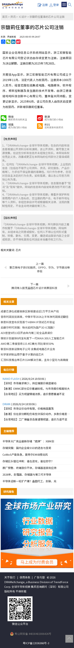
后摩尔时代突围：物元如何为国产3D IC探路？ (28, 327)
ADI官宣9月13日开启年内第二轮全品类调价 (27, 333)
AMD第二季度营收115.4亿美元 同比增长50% (27, 343)
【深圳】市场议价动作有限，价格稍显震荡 (28, 408)
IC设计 (23, 17)
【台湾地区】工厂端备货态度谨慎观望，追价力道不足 (35, 419)
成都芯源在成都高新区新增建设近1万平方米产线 (30, 311)
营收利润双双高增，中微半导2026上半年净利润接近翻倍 (34, 317)
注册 (45, 5)
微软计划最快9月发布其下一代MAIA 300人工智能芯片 (33, 338)
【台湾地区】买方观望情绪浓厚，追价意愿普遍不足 (33, 394)
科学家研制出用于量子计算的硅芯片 (22, 354)
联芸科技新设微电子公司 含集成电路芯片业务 (28, 349)
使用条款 (25, 577)
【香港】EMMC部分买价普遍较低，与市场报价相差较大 (36, 388)
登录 (56, 5)
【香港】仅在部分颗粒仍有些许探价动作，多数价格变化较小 (37, 414)
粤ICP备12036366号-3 (36, 643)
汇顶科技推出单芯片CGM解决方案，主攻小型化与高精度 (34, 360)
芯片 (18, 250)
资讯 (13, 17)
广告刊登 (39, 577)
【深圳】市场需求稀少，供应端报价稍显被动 (29, 383)
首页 (5, 17)
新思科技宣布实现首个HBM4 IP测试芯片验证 (28, 322)
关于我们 (9, 577)
